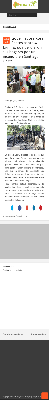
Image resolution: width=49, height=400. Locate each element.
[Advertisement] (24, 242)
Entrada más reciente (13, 334)
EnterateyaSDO (18, 397)
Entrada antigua (38, 334)
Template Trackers (39, 397)
